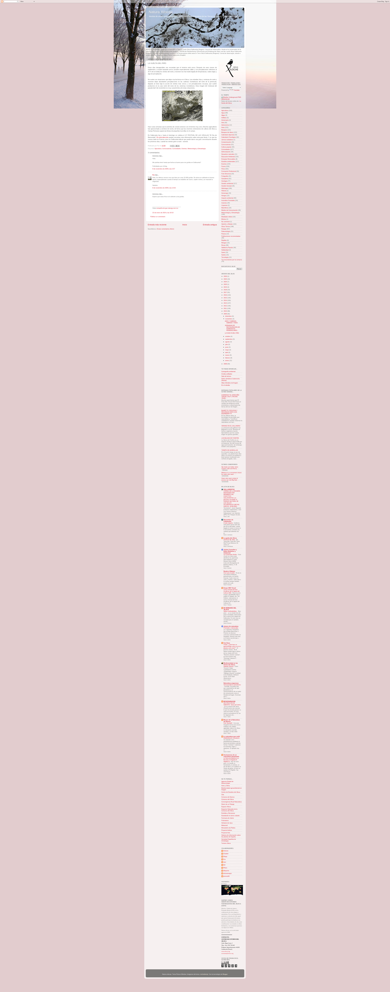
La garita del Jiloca (230, 538)
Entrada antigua (210, 225)
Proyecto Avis (225, 832)
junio (227, 347)
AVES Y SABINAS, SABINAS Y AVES (231, 322)
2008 (225, 364)
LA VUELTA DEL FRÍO (232, 333)
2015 (225, 298)
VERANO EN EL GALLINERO (230, 426)
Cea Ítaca (227, 643)
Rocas (223, 245)
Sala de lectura (226, 376)
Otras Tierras (225, 226)
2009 (225, 314)
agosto (227, 342)
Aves (223, 127)
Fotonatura (225, 820)
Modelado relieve (226, 216)
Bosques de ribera (227, 132)
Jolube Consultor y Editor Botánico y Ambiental (230, 551)
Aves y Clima (225, 785)
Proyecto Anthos (226, 830)
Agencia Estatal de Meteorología (227, 782)
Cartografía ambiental (228, 371)
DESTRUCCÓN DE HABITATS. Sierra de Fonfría (232, 704)
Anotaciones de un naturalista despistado (231, 755)
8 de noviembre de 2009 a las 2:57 (163, 169)
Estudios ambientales (228, 161)
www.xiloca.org (225, 951)
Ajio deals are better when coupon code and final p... (229, 467)
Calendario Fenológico (228, 137)
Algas (223, 115)
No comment (225, 221)
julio (226, 344)
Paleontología (225, 231)
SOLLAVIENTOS (229, 489)
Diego (225, 856)
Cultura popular (226, 147)
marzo (227, 355)
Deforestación (225, 152)
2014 (225, 300)
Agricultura (158, 148)
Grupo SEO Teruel (230, 588)
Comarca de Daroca (227, 797)
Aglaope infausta (229, 666)
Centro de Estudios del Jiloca (230, 792)
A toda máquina (228, 523)
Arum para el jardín (229, 573)
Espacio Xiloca (226, 806)
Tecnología (225, 257)
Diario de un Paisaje (227, 804)
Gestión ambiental (227, 183)
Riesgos (224, 243)
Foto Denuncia (226, 173)
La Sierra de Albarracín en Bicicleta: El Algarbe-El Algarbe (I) (231, 759)
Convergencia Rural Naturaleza (231, 802)
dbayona (226, 870)
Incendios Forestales (228, 200)
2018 (225, 290)
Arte (222, 122)
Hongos (223, 195)
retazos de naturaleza (231, 626)
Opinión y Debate (227, 224)
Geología (224, 181)
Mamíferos (224, 208)
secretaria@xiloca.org (227, 953)
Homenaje (224, 193)
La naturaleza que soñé (232, 736)
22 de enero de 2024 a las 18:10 (162, 212)
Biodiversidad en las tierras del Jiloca (231, 664)
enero (227, 360)
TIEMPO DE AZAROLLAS (229, 450)
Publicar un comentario (157, 216)
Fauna (223, 166)
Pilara (225, 868)
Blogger (225, 974)
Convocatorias (167, 148)
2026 (225, 276)
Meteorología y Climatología (197, 148)
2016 (225, 295)
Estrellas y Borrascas (228, 813)
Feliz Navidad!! (228, 723)
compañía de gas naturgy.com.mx (167, 208)
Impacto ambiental (227, 198)
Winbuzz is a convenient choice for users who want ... (231, 473)
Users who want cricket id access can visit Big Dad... (229, 479)
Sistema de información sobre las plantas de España (231, 836)
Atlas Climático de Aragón (229, 383)
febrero (227, 358)
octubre (228, 336)
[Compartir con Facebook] (177, 146)
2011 (225, 308)
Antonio (225, 851)
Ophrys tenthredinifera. (230, 611)
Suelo (223, 252)
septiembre (229, 339)
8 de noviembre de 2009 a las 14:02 (164, 188)
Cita (222, 794)
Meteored (224, 825)
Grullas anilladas (226, 374)
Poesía (223, 234)
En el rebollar (225, 385)
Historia (223, 190)
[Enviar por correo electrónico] (171, 146)
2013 (225, 303)
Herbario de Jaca (226, 823)
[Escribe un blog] (173, 146)
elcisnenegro (227, 873)
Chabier (226, 853)
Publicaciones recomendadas (230, 236)
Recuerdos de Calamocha (228, 520)
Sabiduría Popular (227, 247)
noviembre (228, 319)
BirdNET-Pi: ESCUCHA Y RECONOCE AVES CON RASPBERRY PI (229, 412)
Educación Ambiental (228, 156)
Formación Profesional (228, 171)
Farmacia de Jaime (227, 818)
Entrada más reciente (157, 225)
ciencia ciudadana (227, 139)
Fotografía (224, 176)
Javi (224, 862)
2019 (225, 287)
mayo (227, 350)
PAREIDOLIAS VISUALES (232, 738)
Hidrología (224, 188)
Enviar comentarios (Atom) (165, 229)
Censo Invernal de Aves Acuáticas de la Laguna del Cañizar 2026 (231, 591)
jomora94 (226, 876)
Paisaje (223, 229)
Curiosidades (176, 148)
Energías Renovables (228, 159)
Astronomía (225, 125)
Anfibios (223, 117)
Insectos (224, 203)
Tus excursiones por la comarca (231, 260)
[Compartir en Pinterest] (179, 146)
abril (226, 352)
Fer (153, 175)
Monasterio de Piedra (228, 828)
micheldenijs (204, 974)
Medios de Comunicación (229, 210)
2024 (225, 281)
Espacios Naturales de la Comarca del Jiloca (229, 810)
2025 (225, 279)
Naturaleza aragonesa (231, 683)
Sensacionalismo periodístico (232, 685)
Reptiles (224, 240)
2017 (225, 292)
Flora (223, 169)
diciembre (228, 316)
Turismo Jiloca (226, 843)
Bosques (224, 130)
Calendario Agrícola (227, 135)
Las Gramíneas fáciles (230, 554)
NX (224, 865)
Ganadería (224, 178)
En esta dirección (162, 137)
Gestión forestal (226, 186)
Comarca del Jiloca (227, 799)
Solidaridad (225, 250)
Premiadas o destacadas (231, 628)
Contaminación (226, 142)
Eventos (184, 148)
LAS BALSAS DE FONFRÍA (230, 438)
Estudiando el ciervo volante (230, 815)
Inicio (184, 225)
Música (223, 219)
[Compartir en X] (175, 146)
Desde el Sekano (229, 571)
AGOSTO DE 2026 (229, 539)
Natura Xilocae (161, 12)
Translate (236, 90)
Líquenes (224, 205)
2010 (225, 311)
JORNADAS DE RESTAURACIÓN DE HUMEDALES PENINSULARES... (232, 328)
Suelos (223, 255)
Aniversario (225, 120)
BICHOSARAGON (229, 701)
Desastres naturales (227, 154)
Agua (223, 113)
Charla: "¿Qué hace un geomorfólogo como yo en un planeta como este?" (232, 646)
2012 (225, 306)
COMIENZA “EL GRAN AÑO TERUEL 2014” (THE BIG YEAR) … (230, 396)
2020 (225, 284)
